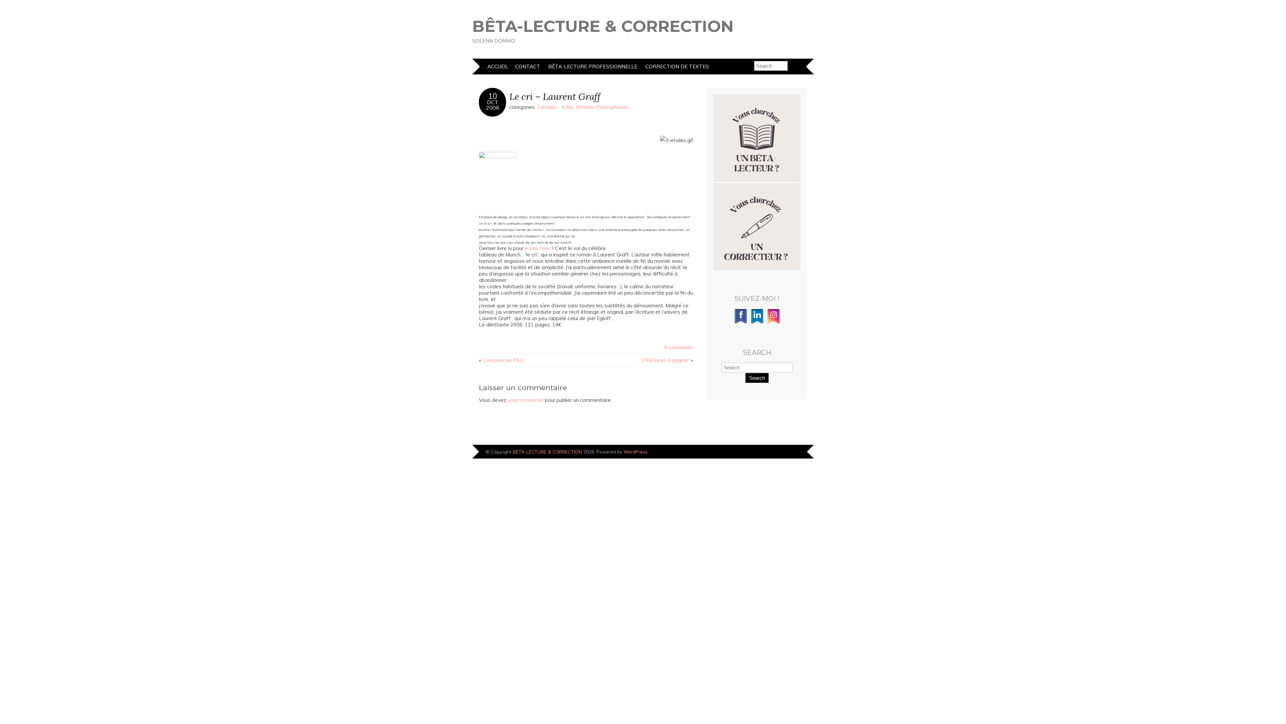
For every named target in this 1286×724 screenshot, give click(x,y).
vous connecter (526, 400)
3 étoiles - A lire (555, 107)
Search (757, 378)
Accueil (497, 66)
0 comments (678, 347)
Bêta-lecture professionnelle (592, 66)
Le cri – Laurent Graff (554, 96)
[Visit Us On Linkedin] (757, 322)
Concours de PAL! (503, 360)
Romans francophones (602, 107)
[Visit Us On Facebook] (740, 322)
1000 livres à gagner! (665, 360)
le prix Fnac (538, 248)
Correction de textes (677, 66)
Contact (527, 66)
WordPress (635, 452)
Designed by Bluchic (791, 452)
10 (492, 96)
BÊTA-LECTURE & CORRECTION (603, 26)
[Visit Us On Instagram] (773, 322)
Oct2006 (492, 105)
